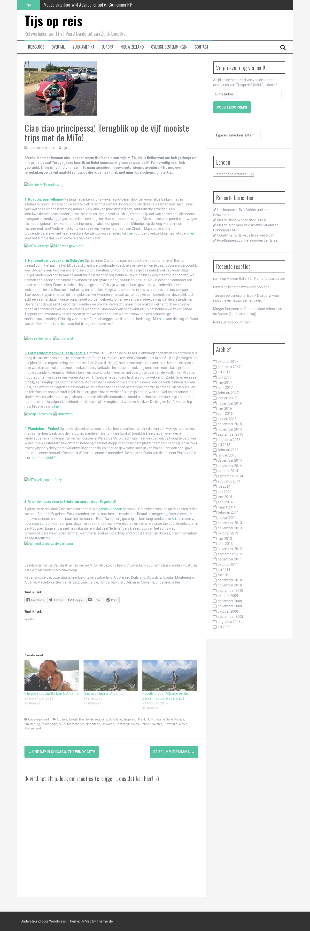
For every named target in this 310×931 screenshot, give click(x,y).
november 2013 (230, 528)
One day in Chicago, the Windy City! (61, 752)
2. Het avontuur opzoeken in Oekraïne (54, 260)
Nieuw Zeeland (132, 47)
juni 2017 (225, 377)
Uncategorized (38, 719)
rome (217, 278)
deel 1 (37, 458)
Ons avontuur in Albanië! (104, 693)
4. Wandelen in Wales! (41, 429)
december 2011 (230, 559)
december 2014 (230, 460)
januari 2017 (227, 398)
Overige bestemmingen (169, 47)
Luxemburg (32, 724)
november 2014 (230, 466)
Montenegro (75, 724)
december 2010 (230, 580)
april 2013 (225, 544)
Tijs (64, 148)
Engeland (130, 719)
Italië (169, 719)
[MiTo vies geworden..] (68, 245)
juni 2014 (225, 492)
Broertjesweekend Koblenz (248, 287)
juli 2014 (224, 486)
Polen (135, 724)
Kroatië (179, 719)
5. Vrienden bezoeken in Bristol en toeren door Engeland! (70, 502)
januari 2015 (227, 455)
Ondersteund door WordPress (44, 921)
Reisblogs (36, 47)
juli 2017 (224, 372)
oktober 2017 (228, 362)
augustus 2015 (229, 440)
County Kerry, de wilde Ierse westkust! (74, 4)
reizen (218, 287)
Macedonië (49, 724)
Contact (202, 47)
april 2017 (225, 387)
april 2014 (225, 502)
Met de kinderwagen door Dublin (241, 220)
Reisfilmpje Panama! (174, 752)
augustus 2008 (229, 622)
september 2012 (230, 554)
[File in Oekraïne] (38, 338)
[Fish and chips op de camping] (48, 543)
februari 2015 (228, 450)
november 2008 (230, 606)
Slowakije (170, 724)
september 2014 (230, 476)
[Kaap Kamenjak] (38, 414)
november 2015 (230, 429)
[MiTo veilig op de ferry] (43, 480)
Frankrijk (144, 719)
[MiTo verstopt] (36, 245)
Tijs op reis (53, 20)
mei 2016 (225, 408)
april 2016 (225, 413)
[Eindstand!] (63, 338)
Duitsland (115, 719)
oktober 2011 (228, 565)
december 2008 (230, 601)
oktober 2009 (228, 596)
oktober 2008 (228, 611)
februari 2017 (228, 393)
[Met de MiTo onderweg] (43, 184)
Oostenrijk (123, 724)
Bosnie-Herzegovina (93, 719)
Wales (183, 724)
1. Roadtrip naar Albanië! (44, 199)
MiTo (62, 724)
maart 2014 (227, 507)
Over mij (58, 47)
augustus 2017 (229, 367)
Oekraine (108, 724)
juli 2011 (224, 570)
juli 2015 (224, 445)
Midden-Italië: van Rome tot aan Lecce (256, 278)
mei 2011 (225, 575)
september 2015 (230, 434)
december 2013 (230, 523)
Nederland (93, 724)
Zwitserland (32, 728)
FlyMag (86, 921)
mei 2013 (225, 539)
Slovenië (156, 724)
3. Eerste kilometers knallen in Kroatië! (55, 353)
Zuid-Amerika (83, 47)
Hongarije (158, 719)
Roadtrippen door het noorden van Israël (247, 240)
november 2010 (230, 585)
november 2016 (230, 403)
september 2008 (230, 616)
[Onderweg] (63, 414)
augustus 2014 (229, 481)
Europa (107, 47)
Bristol (176, 519)
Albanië (62, 719)
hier (130, 233)
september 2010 (230, 590)
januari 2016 (227, 419)
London (45, 523)
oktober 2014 (228, 471)
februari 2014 (228, 512)
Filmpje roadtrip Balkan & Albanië (51, 693)
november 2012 (230, 549)
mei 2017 (225, 382)
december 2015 (230, 424)
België (73, 719)
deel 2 (50, 458)
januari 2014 (227, 518)
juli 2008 (224, 627)
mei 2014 (225, 497)
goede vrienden (110, 509)
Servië (144, 724)
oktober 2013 (228, 533)
